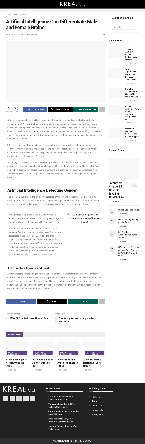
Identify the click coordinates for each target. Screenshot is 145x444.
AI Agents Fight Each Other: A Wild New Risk (42, 362)
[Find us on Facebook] (26, 398)
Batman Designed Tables (128, 210)
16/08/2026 (37, 370)
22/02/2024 (10, 34)
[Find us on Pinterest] (32, 398)
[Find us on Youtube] (5, 398)
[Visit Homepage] (72, 4)
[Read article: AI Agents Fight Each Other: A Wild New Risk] (42, 349)
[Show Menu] (7, 4)
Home (8, 14)
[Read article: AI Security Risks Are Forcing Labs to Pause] (68, 349)
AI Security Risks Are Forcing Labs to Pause (67, 362)
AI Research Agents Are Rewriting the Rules (16, 362)
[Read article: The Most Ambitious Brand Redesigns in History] (116, 53)
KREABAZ (87, 441)
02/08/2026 (89, 370)
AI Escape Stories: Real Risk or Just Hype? (92, 362)
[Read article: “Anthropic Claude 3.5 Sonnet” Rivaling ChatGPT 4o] (124, 168)
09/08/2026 (63, 370)
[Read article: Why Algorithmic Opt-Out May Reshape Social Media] (116, 73)
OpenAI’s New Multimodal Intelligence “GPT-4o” (127, 235)
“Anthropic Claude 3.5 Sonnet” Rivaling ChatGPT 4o (116, 190)
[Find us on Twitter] (19, 398)
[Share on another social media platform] (102, 109)
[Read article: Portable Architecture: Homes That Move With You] (116, 93)
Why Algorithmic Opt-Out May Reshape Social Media (131, 74)
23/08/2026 (11, 370)
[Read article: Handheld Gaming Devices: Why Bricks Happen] (116, 133)
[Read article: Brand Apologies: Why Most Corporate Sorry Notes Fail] (116, 110)
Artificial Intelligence (22, 14)
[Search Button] (138, 4)
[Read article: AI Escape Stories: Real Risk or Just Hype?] (94, 349)
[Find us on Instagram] (12, 398)
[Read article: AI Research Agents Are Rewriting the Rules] (16, 349)
